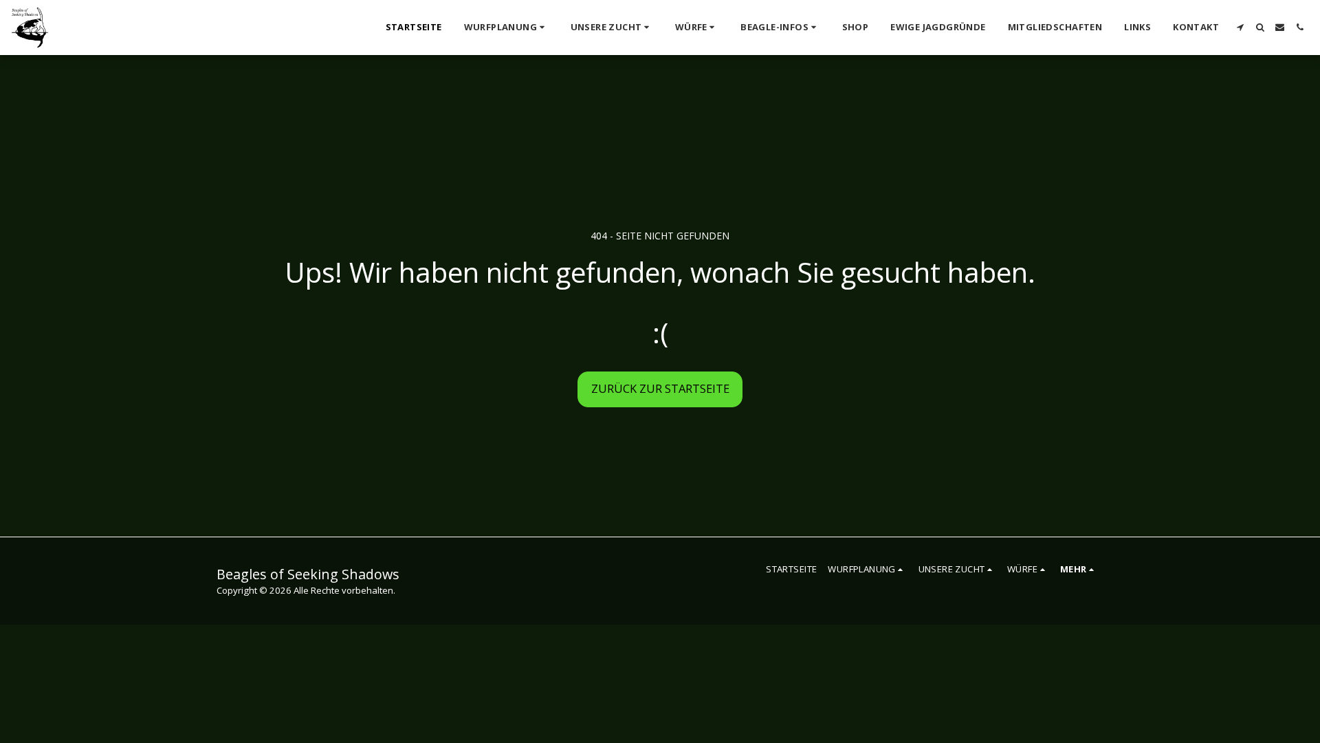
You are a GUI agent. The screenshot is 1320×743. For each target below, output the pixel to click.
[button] (506, 27)
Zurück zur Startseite (660, 388)
